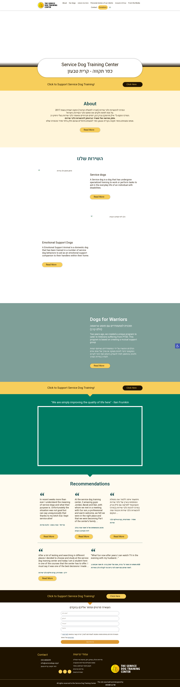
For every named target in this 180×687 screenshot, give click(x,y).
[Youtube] (69, 671)
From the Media (134, 3)
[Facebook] (60, 671)
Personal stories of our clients (102, 3)
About (64, 3)
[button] (177, 346)
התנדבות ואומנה (83, 3)
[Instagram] (65, 671)
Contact (94, 7)
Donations (103, 7)
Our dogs (72, 3)
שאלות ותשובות (120, 3)
